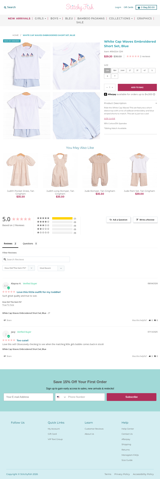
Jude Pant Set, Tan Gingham (139, 191)
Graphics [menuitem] (144, 18)
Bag (148, 7)
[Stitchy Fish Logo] (80, 7)
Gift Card (52, 434)
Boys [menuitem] (54, 18)
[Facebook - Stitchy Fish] (13, 428)
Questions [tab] (28, 243)
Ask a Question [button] (120, 219)
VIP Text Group (55, 439)
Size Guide (127, 460)
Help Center (128, 428)
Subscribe (131, 397)
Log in (118, 7)
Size (106, 65)
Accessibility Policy (143, 474)
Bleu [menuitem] (69, 18)
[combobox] (61, 397)
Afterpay (126, 439)
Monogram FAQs (130, 455)
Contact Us (127, 434)
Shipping (126, 444)
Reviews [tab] (8, 243)
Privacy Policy (122, 474)
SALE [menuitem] (80, 22)
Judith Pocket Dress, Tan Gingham (20, 192)
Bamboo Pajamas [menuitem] (91, 18)
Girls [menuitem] (39, 18)
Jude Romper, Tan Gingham (100, 191)
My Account (54, 428)
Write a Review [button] (147, 219)
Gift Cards (128, 7)
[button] (150, 320)
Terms (108, 474)
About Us (89, 434)
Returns (126, 449)
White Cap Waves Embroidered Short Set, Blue (24, 313)
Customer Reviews (94, 428)
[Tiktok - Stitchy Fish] (24, 428)
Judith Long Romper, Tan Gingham (60, 192)
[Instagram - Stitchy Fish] (18, 428)
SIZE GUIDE (109, 118)
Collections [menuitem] (119, 18)
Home (15, 35)
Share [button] (9, 320)
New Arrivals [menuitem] (19, 18)
